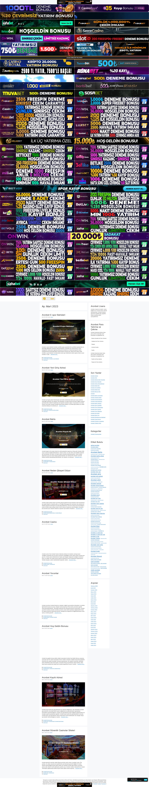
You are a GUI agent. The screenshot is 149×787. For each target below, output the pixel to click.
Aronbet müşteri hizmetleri (96, 506)
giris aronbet (103, 563)
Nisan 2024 (93, 613)
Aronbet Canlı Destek (96, 465)
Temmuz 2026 (94, 586)
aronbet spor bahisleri (95, 527)
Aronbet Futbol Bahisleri (96, 401)
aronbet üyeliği (93, 554)
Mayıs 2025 (93, 592)
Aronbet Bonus (46, 668)
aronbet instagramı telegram (95, 493)
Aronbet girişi (96, 480)
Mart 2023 (93, 639)
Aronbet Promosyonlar (47, 357)
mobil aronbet (95, 570)
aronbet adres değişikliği (96, 448)
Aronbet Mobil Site (95, 385)
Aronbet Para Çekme (96, 517)
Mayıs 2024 (93, 611)
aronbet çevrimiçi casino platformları (96, 548)
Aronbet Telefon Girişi (96, 423)
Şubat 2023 (93, 641)
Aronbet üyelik (95, 551)
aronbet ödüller (101, 549)
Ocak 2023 (93, 643)
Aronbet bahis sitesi (97, 456)
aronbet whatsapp (95, 540)
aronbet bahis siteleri (101, 454)
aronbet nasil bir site (97, 508)
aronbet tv (101, 531)
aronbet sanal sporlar (101, 524)
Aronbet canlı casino (95, 462)
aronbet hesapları (100, 488)
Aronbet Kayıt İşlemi (95, 496)
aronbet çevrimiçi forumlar (95, 549)
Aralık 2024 (93, 597)
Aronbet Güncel (52, 461)
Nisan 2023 (93, 637)
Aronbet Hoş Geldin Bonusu (55, 626)
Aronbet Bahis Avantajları (97, 395)
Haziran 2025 (94, 590)
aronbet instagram (95, 491)
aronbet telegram (94, 531)
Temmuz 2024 (94, 607)
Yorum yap (45, 360)
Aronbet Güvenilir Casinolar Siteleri (58, 730)
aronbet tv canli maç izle (98, 534)
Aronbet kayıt (45, 721)
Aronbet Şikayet (58, 512)
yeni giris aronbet (94, 575)
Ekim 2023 (93, 625)
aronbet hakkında (102, 487)
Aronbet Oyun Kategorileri (97, 407)
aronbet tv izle (95, 536)
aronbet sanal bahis (94, 524)
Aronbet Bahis (46, 358)
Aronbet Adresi (94, 375)
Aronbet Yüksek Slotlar (96, 397)
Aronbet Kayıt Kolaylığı (96, 381)
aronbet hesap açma (94, 488)
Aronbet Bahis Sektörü (96, 403)
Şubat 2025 (93, 594)
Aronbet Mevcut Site (95, 391)
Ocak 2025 (93, 595)
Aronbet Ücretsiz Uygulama (97, 421)
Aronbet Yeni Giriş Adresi (54, 367)
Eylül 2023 (93, 627)
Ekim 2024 (93, 601)
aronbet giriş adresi (97, 476)
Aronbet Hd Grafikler (96, 387)
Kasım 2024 (93, 599)
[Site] (37, 101)
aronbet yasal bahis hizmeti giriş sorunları (97, 541)
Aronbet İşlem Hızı (95, 415)
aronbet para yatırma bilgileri (95, 515)
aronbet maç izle (95, 501)
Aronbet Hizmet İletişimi (96, 399)
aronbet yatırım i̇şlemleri (95, 542)
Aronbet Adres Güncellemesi (97, 383)
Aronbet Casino (49, 522)
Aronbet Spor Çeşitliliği (96, 405)
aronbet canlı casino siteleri (95, 463)
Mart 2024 (93, 615)
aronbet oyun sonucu (103, 510)
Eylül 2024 (93, 603)
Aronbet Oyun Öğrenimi (96, 411)
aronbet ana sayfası (95, 450)
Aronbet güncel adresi (97, 485)
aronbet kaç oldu (96, 498)
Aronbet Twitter (95, 538)
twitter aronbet (95, 572)
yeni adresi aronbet (96, 573)
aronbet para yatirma (96, 511)
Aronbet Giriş (94, 377)
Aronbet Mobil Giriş (95, 389)
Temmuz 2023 (94, 631)
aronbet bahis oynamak (94, 454)
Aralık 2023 (93, 621)
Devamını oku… (54, 354)
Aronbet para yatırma (98, 513)
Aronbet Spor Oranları (96, 409)
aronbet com (102, 467)
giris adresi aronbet (95, 563)
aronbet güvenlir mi (94, 487)
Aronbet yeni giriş (97, 545)
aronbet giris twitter (96, 470)
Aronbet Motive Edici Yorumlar (98, 379)
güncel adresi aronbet (95, 566)
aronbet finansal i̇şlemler (94, 468)
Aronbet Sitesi (95, 526)
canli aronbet (95, 561)
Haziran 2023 (94, 633)
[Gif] (74, 141)
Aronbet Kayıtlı (52, 721)
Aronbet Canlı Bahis (95, 460)
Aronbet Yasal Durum (96, 419)
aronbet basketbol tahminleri (95, 457)
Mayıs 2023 (93, 635)
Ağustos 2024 (94, 605)
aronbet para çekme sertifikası (95, 518)
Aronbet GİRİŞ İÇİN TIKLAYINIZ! (74, 57)
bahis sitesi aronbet (96, 559)
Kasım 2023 (93, 623)
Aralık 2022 (93, 645)
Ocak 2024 (93, 619)
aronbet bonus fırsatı (101, 459)
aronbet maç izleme (97, 503)
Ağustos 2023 (94, 629)
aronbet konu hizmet (94, 500)
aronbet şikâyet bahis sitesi (95, 558)
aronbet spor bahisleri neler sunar (96, 529)
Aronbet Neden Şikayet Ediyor (56, 470)
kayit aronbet (104, 568)
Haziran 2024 (94, 609)
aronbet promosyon (95, 521)
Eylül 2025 (93, 588)
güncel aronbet (103, 566)
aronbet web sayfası (104, 538)
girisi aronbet (94, 565)
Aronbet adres (94, 447)
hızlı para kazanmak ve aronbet (95, 568)
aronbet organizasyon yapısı (95, 510)
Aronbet (93, 393)
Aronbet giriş (45, 410)
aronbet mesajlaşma (94, 505)
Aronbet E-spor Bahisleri (53, 315)
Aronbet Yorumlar (50, 573)
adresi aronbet (95, 445)
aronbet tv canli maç (97, 532)
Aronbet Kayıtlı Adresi (52, 677)
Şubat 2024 (93, 617)
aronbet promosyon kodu (96, 522)
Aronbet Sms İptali (95, 413)
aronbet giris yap (96, 472)
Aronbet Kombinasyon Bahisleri (98, 417)
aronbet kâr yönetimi (100, 500)
